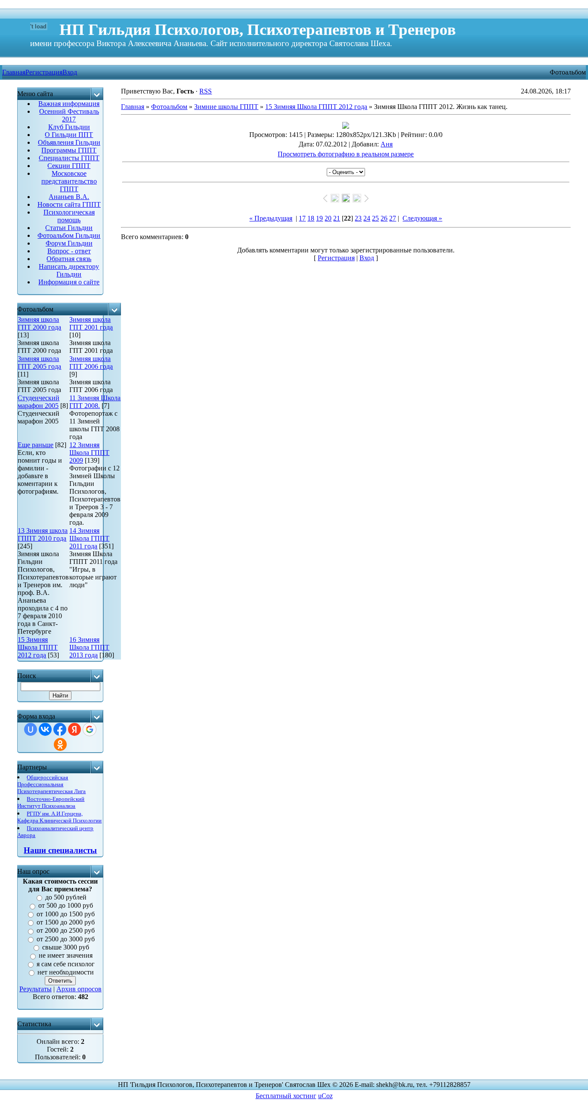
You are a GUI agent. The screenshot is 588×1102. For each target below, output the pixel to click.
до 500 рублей (66, 897)
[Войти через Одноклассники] (60, 744)
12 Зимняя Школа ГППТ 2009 (89, 452)
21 (336, 218)
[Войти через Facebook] (59, 729)
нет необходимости (65, 972)
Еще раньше (35, 444)
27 (392, 218)
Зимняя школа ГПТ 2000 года (39, 323)
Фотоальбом (169, 106)
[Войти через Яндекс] (74, 729)
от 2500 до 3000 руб (66, 939)
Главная (132, 106)
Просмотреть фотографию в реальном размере (346, 154)
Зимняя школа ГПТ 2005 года (39, 362)
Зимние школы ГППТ (226, 106)
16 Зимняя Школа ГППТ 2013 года (89, 647)
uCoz (325, 1095)
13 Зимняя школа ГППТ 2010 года (43, 534)
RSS (205, 91)
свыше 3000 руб (65, 947)
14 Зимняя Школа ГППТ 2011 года (89, 538)
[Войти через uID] (30, 729)
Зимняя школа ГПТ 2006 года (91, 362)
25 (375, 218)
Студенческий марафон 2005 (38, 401)
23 (358, 218)
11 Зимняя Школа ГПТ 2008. (95, 401)
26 (384, 218)
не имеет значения (66, 955)
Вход (69, 72)
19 (319, 218)
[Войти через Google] (89, 729)
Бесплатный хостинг (286, 1095)
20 (328, 218)
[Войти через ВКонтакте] (45, 729)
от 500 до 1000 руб (65, 905)
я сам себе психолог (66, 964)
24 (366, 218)
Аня (387, 144)
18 (310, 218)
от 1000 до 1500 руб (66, 914)
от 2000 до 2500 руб (66, 930)
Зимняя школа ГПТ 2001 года (91, 323)
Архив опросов (79, 989)
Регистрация (43, 72)
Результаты (35, 989)
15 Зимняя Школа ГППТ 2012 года (38, 647)
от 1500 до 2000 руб (66, 922)
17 (302, 218)
